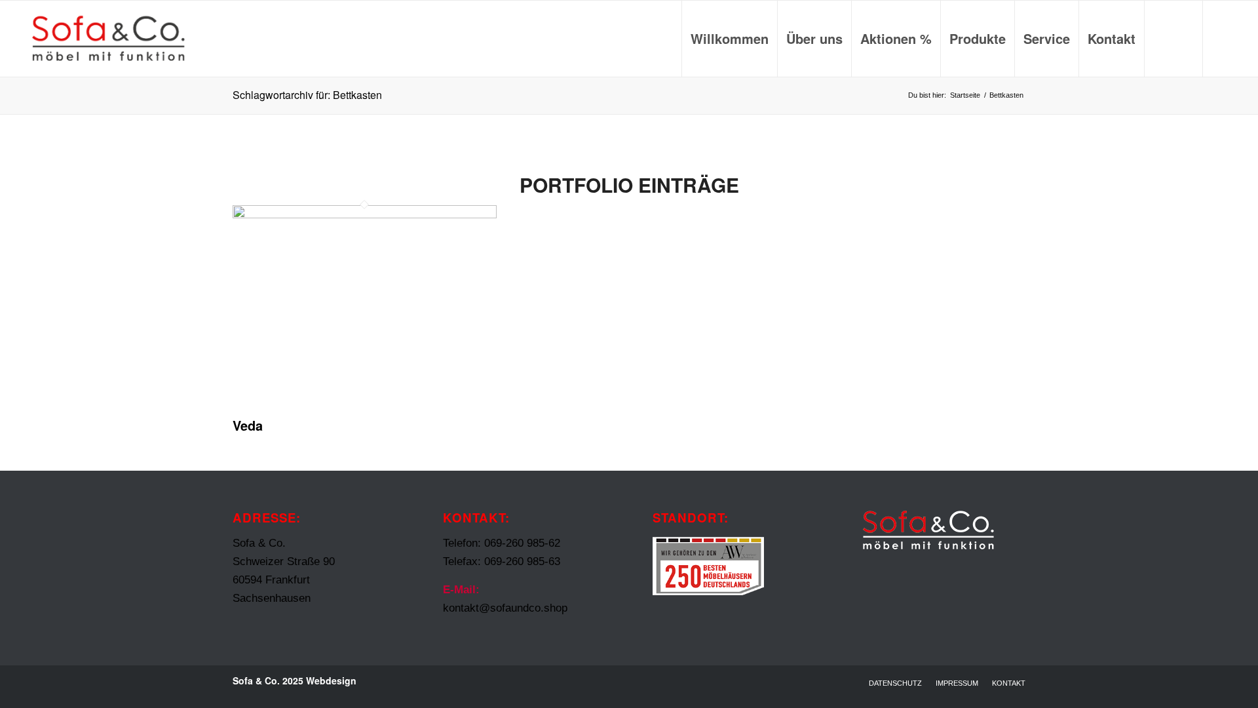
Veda (248, 425)
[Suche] (1173, 39)
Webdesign (331, 680)
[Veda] (365, 214)
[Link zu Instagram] (1223, 38)
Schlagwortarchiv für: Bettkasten (307, 94)
